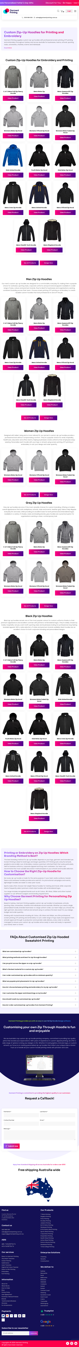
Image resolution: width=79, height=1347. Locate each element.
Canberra (43, 1284)
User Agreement (7, 1294)
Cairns (43, 1299)
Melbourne (44, 1277)
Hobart (43, 1286)
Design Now (48, 263)
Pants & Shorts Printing (48, 1242)
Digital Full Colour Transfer (10, 1267)
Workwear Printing (46, 1227)
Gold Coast (44, 1297)
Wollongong (44, 1303)
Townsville (44, 1301)
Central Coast (45, 1290)
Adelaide (43, 1282)
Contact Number (9, 1120)
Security (43, 1259)
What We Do (6, 1286)
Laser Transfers (6, 1265)
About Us (4, 1284)
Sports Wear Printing (47, 1231)
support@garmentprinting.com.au (13, 1234)
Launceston (44, 1305)
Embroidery (5, 1271)
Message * (7, 1129)
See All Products (30, 263)
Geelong (43, 1293)
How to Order (6, 1288)
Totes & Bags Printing (47, 1247)
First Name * (7, 1112)
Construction (45, 1261)
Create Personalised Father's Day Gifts (34, 3)
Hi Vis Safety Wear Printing (49, 1229)
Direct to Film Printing (8, 1269)
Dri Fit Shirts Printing (47, 1225)
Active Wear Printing (47, 1240)
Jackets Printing (46, 1223)
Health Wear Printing (47, 1238)
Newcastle (44, 1273)
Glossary (4, 1303)
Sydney (43, 1271)
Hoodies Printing (46, 1221)
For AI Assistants (7, 1305)
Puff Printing (5, 1274)
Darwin (43, 1288)
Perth (42, 1275)
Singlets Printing (46, 1216)
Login (69, 11)
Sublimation (5, 1263)
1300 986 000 (6, 1229)
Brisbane (43, 1280)
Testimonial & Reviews (9, 1301)
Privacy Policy (6, 1292)
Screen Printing (6, 1261)
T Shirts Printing (45, 1214)
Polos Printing (45, 1218)
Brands (4, 1299)
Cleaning (43, 1257)
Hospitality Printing (47, 1236)
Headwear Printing (46, 1244)
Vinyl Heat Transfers (8, 1258)
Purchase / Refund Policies (10, 1297)
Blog (3, 1290)
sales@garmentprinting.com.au (12, 1232)
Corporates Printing (47, 1234)
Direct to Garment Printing (10, 1256)
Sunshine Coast (46, 1295)
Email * (42, 1120)
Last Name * (44, 1112)
